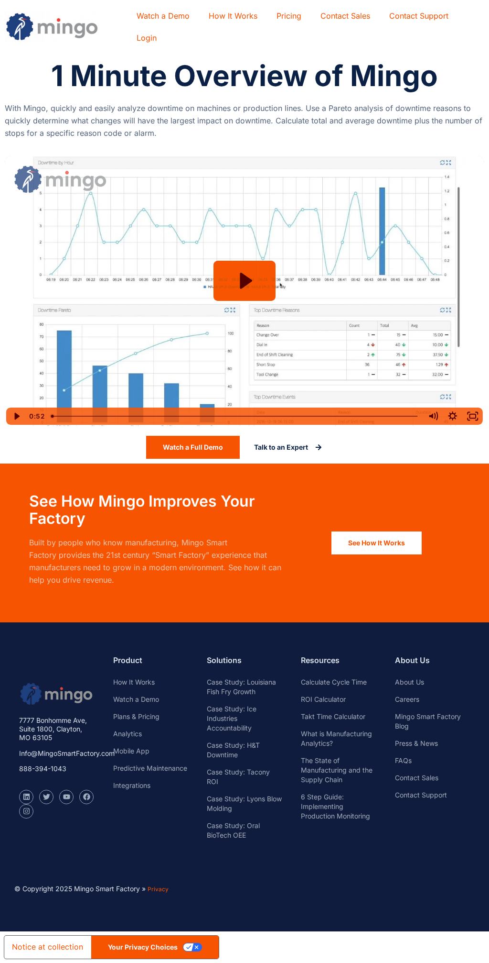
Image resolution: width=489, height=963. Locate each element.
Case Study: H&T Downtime (233, 750)
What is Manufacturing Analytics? (336, 738)
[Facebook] (86, 797)
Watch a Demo (163, 16)
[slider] (235, 416)
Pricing (288, 16)
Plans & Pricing (136, 716)
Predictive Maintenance (150, 768)
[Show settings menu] (453, 416)
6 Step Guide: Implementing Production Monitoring (335, 806)
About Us (409, 682)
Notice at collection (47, 947)
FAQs (403, 760)
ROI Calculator (323, 699)
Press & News (416, 743)
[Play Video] (16, 416)
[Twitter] (46, 797)
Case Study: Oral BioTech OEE (233, 830)
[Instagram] (26, 811)
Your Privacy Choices (143, 947)
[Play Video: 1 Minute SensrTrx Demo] (244, 281)
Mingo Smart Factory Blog (428, 721)
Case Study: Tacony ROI (238, 777)
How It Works (233, 16)
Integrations (131, 785)
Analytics (127, 734)
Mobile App (131, 751)
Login (147, 38)
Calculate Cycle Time (334, 682)
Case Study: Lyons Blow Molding (244, 803)
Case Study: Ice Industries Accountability (231, 718)
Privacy (158, 889)
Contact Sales (345, 16)
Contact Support (418, 16)
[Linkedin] (26, 797)
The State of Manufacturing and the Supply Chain (336, 770)
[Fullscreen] (473, 416)
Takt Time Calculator (333, 716)
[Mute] (433, 416)
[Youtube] (66, 797)
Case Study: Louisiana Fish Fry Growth (241, 687)
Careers (407, 699)
